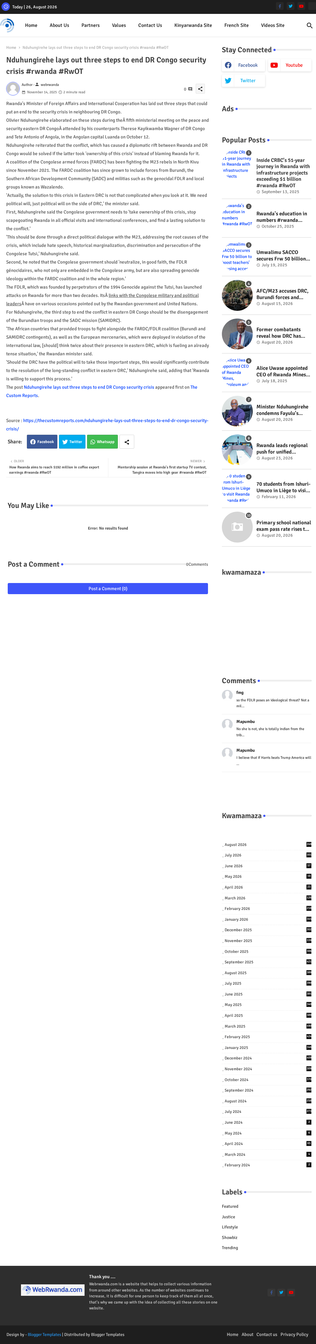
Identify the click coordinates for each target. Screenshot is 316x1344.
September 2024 (268, 1090)
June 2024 (267, 1122)
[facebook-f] (280, 6)
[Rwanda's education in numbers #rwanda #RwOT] (237, 218)
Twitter (75, 441)
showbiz (229, 1237)
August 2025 (268, 972)
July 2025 (268, 983)
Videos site (273, 25)
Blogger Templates (44, 1334)
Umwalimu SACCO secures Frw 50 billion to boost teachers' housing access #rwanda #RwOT (281, 255)
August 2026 (268, 844)
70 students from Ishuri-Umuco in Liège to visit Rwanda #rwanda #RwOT (283, 487)
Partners (90, 25)
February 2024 (267, 1165)
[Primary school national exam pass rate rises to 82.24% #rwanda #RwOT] (237, 527)
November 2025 (268, 940)
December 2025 (268, 930)
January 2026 (268, 919)
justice (228, 1216)
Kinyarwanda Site (193, 25)
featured (230, 1206)
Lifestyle (230, 1227)
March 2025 (268, 1026)
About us (59, 25)
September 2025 (268, 962)
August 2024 (268, 1101)
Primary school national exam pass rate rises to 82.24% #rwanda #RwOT (283, 526)
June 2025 (268, 994)
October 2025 (268, 951)
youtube (294, 65)
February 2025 (268, 1036)
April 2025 (268, 1015)
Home (31, 25)
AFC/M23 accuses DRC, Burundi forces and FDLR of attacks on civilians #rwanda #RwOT (282, 294)
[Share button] (126, 442)
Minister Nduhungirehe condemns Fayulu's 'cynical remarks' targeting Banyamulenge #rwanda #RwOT (282, 410)
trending (230, 1247)
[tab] (31, 25)
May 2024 (267, 1133)
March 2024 (267, 1154)
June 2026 (267, 866)
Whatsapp (105, 441)
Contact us (150, 25)
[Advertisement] (266, 620)
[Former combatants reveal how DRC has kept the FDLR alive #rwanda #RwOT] (237, 334)
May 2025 (268, 1004)
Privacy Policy (294, 1334)
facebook (248, 65)
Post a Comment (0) (108, 588)
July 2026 (268, 855)
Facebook (45, 441)
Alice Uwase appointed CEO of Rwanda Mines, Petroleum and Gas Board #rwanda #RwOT (283, 371)
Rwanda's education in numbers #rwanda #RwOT (281, 217)
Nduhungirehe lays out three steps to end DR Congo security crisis (89, 387)
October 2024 (268, 1079)
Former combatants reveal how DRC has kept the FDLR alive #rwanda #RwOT (278, 333)
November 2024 (268, 1069)
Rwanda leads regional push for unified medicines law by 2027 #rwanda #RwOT (282, 448)
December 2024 (268, 1058)
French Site (236, 25)
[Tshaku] (312, 6)
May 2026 (267, 876)
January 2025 (268, 1047)
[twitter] (290, 6)
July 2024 (268, 1111)
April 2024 (267, 1143)
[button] (310, 25)
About (247, 1334)
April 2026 (267, 887)
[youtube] (301, 6)
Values (119, 25)
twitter (248, 81)
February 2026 (268, 908)
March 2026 (268, 898)
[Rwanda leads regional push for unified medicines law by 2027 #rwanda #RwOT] (237, 449)
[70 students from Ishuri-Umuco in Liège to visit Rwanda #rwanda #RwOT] (237, 488)
